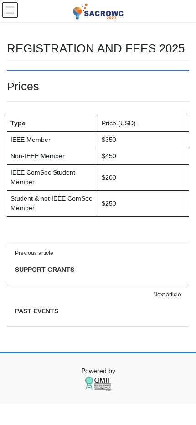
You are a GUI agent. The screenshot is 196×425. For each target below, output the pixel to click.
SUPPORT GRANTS (44, 269)
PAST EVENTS (36, 311)
